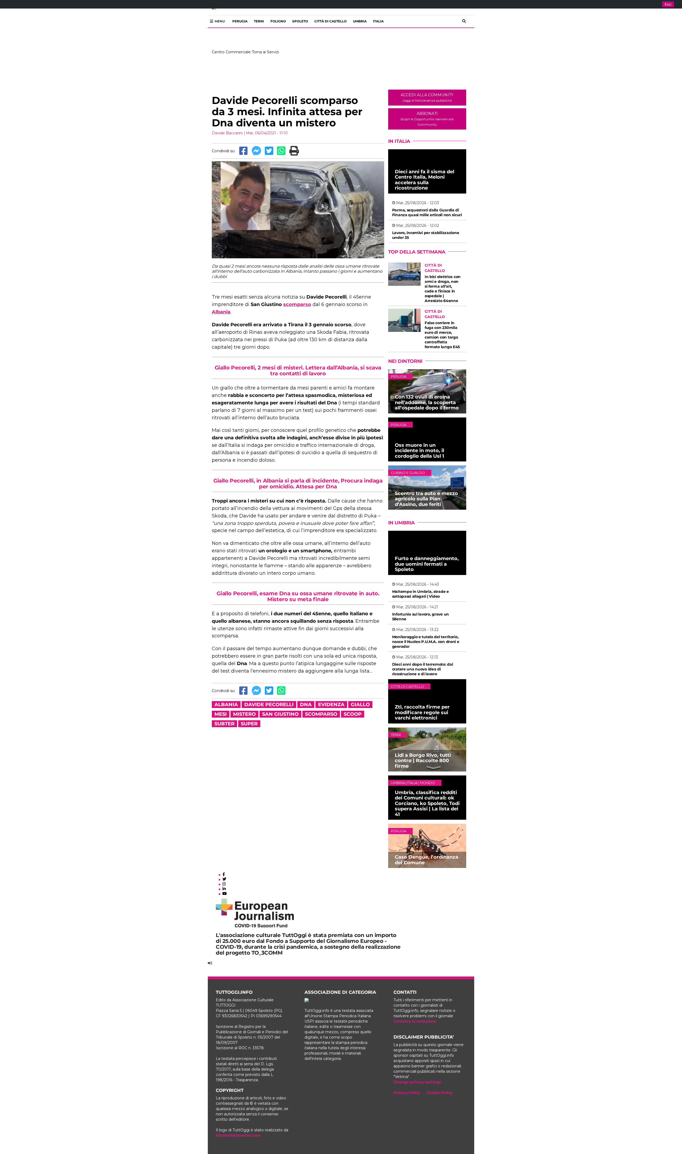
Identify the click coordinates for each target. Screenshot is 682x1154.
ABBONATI (427, 118)
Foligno (278, 21)
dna (306, 704)
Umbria (360, 21)
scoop (353, 714)
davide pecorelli (269, 704)
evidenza (331, 704)
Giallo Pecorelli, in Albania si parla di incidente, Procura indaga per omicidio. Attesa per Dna (298, 483)
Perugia (239, 21)
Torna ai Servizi (265, 52)
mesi (220, 714)
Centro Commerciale (231, 52)
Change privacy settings (417, 1082)
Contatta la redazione (414, 1021)
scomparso (297, 304)
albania (226, 704)
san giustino (280, 714)
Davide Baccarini (227, 133)
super (249, 724)
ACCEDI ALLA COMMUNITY (427, 97)
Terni (259, 21)
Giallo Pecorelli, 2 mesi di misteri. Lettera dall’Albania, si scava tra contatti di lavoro (298, 370)
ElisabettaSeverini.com (238, 1135)
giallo (360, 704)
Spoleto (300, 21)
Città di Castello (330, 21)
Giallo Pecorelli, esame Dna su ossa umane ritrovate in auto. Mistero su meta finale (298, 596)
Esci (668, 4)
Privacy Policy (406, 1092)
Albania (221, 312)
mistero (244, 714)
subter (224, 724)
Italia (378, 21)
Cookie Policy (439, 1092)
